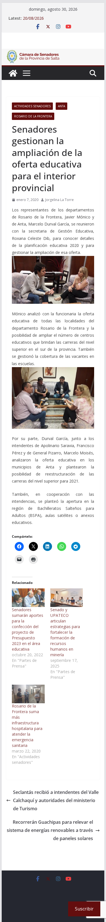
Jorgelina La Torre (59, 199)
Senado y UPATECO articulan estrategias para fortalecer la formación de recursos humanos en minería (65, 632)
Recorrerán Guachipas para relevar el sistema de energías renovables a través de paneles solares (50, 830)
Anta (61, 106)
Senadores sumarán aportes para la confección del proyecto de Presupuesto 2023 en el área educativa (27, 629)
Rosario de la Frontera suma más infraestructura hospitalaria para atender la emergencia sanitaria (27, 725)
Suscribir (84, 909)
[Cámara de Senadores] (13, 73)
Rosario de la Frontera (33, 116)
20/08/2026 (33, 18)
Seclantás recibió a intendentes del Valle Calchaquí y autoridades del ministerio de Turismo (56, 800)
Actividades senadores (32, 106)
